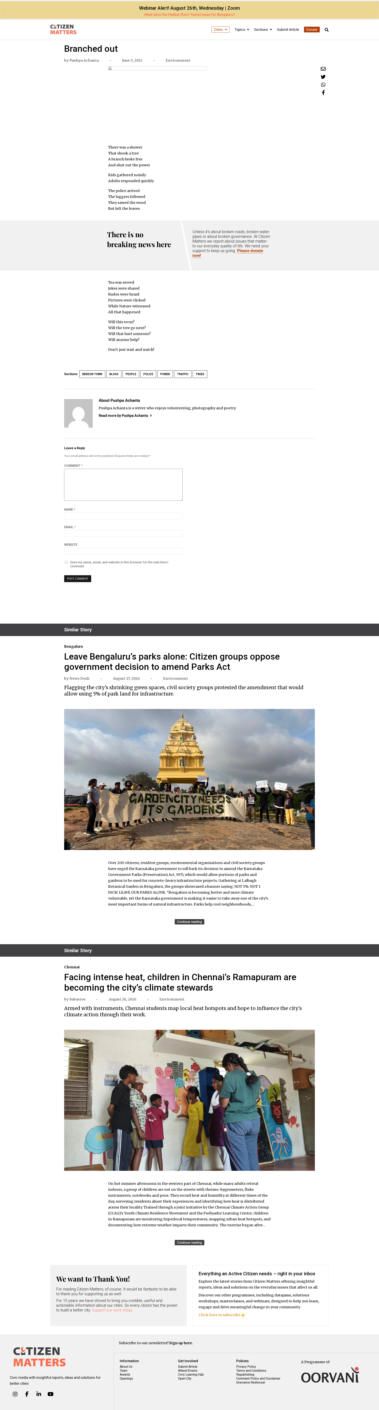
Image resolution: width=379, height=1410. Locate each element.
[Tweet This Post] (323, 76)
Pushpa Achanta (84, 60)
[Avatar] (78, 413)
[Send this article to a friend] (323, 68)
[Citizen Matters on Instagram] (15, 1394)
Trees (200, 374)
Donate (311, 29)
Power (165, 374)
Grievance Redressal (250, 1382)
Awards (125, 1374)
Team (123, 1370)
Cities (219, 29)
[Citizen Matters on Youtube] (50, 1394)
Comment (73, 466)
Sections (261, 29)
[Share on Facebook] (323, 92)
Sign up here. (181, 1343)
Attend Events (187, 1370)
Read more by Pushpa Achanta (123, 415)
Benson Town (92, 374)
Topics (240, 29)
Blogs (113, 374)
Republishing (245, 1374)
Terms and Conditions (251, 1370)
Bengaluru (73, 646)
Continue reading (189, 922)
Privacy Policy (246, 1367)
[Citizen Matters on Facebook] (27, 1394)
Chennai (72, 967)
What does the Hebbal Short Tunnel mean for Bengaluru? (189, 14)
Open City (184, 1378)
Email (70, 527)
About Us (126, 1367)
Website (70, 545)
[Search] (327, 30)
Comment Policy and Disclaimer (258, 1378)
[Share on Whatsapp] (323, 84)
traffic (183, 374)
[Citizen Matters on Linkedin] (39, 1394)
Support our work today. (112, 1310)
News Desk (79, 678)
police (148, 374)
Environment (178, 60)
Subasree (77, 999)
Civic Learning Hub (191, 1374)
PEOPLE (131, 374)
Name (69, 509)
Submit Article (288, 29)
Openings (126, 1378)
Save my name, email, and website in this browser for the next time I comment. (119, 564)
